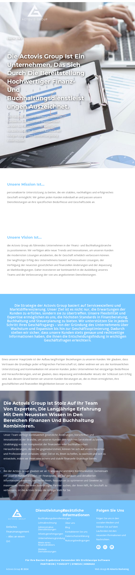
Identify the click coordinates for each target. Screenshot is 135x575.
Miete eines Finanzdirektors (46, 543)
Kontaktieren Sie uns (76, 531)
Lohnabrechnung (47, 522)
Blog (67, 527)
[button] (100, 7)
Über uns (70, 522)
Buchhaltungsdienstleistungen (48, 518)
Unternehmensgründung (48, 538)
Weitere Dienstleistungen (47, 550)
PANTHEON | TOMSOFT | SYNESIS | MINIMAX (67, 564)
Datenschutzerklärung (77, 536)
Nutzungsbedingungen (77, 540)
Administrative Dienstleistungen (47, 528)
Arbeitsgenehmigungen (48, 533)
